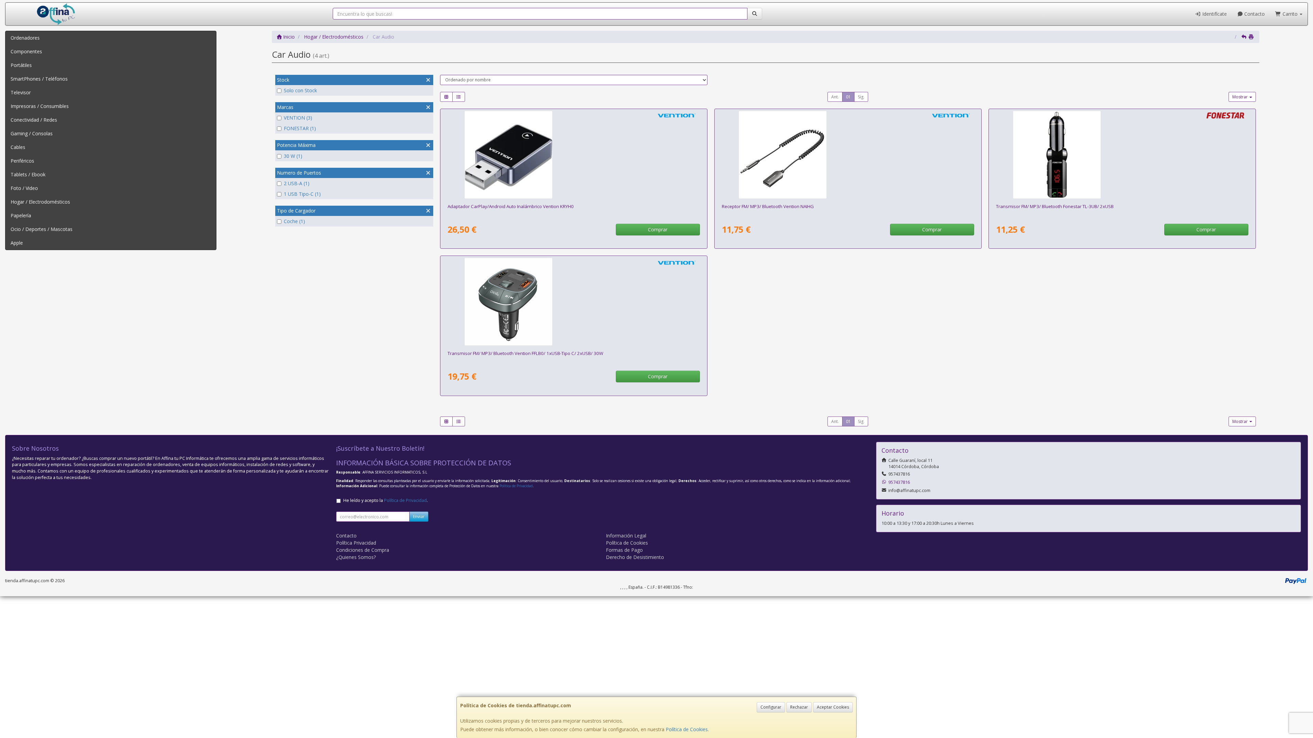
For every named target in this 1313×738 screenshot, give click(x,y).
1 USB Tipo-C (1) (302, 194)
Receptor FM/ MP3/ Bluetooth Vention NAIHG (768, 206)
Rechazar (799, 707)
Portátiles (21, 65)
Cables (18, 147)
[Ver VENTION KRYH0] (573, 155)
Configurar (770, 707)
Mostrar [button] (1240, 97)
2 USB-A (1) (296, 183)
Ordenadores (25, 38)
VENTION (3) (298, 117)
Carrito (1290, 14)
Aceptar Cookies (833, 707)
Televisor (21, 92)
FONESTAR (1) (300, 128)
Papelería (21, 215)
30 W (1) (293, 156)
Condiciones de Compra (362, 550)
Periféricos (22, 161)
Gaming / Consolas (32, 133)
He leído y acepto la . (385, 500)
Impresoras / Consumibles (40, 106)
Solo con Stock (300, 90)
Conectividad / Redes (34, 120)
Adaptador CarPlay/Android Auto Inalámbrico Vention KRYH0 (511, 206)
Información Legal (626, 535)
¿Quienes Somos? (356, 557)
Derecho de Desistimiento (635, 557)
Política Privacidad (356, 542)
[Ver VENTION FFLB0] (573, 301)
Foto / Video (24, 188)
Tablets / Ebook (28, 174)
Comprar (657, 229)
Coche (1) (294, 221)
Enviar (419, 516)
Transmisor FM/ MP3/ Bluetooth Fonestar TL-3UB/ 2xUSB (1055, 206)
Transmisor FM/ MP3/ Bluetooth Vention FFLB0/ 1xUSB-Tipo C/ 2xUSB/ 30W (525, 353)
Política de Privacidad (516, 485)
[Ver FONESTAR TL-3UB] (1122, 155)
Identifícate (1214, 14)
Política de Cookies (687, 729)
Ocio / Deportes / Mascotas (41, 229)
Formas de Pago (624, 550)
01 (848, 97)
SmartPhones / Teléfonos (39, 79)
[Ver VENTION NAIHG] (847, 155)
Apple (17, 243)
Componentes (26, 51)
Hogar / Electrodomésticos (40, 202)
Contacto (1254, 14)
